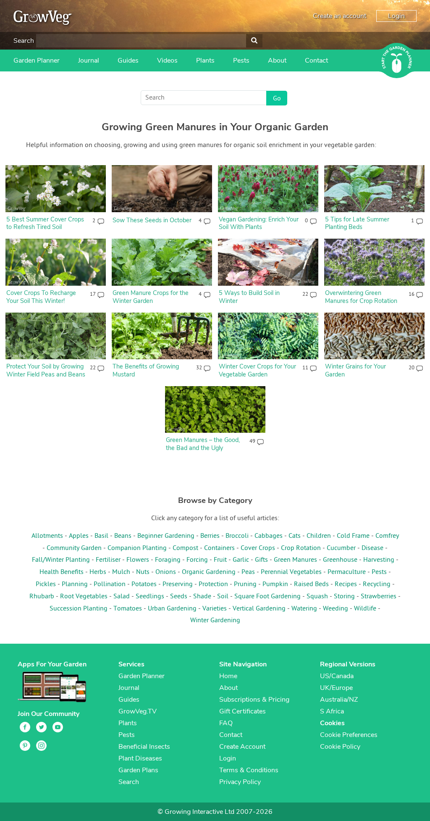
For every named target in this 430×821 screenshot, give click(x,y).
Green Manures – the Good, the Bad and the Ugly (203, 444)
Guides (128, 60)
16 (411, 294)
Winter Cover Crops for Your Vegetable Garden (257, 370)
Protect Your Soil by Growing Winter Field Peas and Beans (45, 370)
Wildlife (365, 609)
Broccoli (237, 536)
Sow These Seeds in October (152, 220)
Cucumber (341, 548)
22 (305, 294)
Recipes (346, 584)
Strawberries (378, 596)
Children (319, 536)
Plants (205, 60)
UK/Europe (336, 687)
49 (252, 441)
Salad (121, 596)
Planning (75, 584)
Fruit (220, 560)
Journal (88, 60)
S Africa (332, 711)
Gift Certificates (242, 711)
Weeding (335, 609)
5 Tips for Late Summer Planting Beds (357, 223)
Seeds (178, 596)
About (277, 60)
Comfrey (387, 536)
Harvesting (378, 560)
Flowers (137, 560)
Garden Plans (138, 770)
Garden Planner (36, 60)
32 (199, 368)
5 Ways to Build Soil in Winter (249, 297)
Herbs (97, 572)
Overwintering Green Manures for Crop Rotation (361, 297)
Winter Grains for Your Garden (355, 370)
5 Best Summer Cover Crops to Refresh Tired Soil (45, 223)
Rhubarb (41, 596)
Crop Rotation (301, 548)
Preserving (178, 584)
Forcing (197, 560)
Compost (185, 548)
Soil (222, 596)
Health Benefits (61, 572)
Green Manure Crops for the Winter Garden (151, 297)
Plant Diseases (140, 758)
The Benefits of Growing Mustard (146, 370)
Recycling (377, 584)
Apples (79, 536)
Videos (167, 60)
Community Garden (74, 548)
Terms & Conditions (248, 770)
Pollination (110, 584)
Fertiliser (108, 560)
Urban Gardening (172, 609)
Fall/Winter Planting (61, 560)
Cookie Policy (340, 746)
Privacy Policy (240, 782)
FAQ (226, 723)
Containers (219, 548)
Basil (101, 536)
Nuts (142, 572)
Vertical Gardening (259, 609)
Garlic (241, 560)
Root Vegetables (84, 596)
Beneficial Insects (144, 746)
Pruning (245, 584)
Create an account (339, 16)
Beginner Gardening (165, 536)
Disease (372, 548)
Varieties (214, 609)
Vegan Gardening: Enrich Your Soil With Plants (259, 223)
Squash (317, 596)
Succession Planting (79, 609)
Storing (344, 596)
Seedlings (150, 596)
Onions (165, 572)
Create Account (242, 746)
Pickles (46, 584)
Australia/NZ (339, 699)
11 (305, 368)
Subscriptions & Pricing (254, 699)
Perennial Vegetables (291, 572)
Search (23, 40)
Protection (213, 584)
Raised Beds (311, 584)
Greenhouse (340, 560)
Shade (202, 596)
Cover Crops (258, 548)
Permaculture (347, 572)
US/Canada (337, 676)
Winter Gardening (215, 620)
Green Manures (295, 560)
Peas (248, 572)
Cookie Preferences (349, 734)
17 (92, 294)
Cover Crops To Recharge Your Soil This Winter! (41, 297)
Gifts (261, 560)
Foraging (168, 560)
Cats (294, 536)
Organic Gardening (209, 572)
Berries (210, 536)
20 (411, 368)
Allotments (47, 536)
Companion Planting (137, 548)
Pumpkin (275, 584)
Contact (316, 60)
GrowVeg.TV (137, 711)
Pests (241, 60)
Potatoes (144, 584)
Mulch (121, 572)
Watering (304, 609)
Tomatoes (127, 609)
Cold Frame (353, 536)
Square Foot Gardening (267, 596)
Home (228, 676)
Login (396, 16)
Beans (122, 536)
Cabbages (268, 536)
